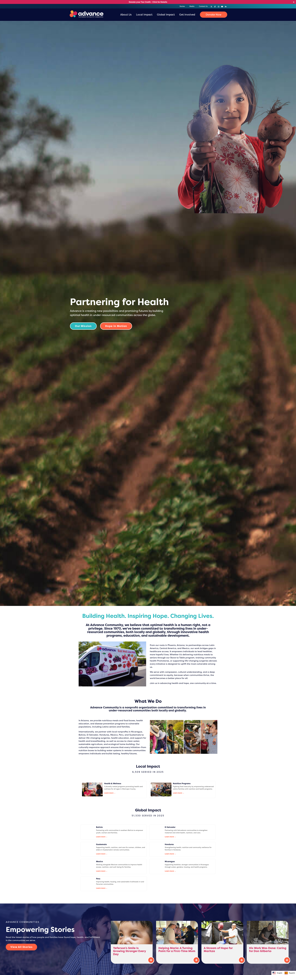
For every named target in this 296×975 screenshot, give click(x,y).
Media (191, 6)
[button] (289, 973)
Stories (182, 6)
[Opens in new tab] (211, 6)
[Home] (86, 15)
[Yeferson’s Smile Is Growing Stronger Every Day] (132, 942)
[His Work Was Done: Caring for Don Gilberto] (268, 942)
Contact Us (203, 6)
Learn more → (110, 793)
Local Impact (144, 14)
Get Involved (187, 14)
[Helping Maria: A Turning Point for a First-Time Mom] (177, 942)
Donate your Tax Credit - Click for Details (148, 2)
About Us (126, 14)
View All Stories (21, 947)
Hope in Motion (116, 326)
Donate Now (213, 14)
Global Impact (166, 14)
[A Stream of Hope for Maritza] (222, 942)
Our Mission (83, 326)
